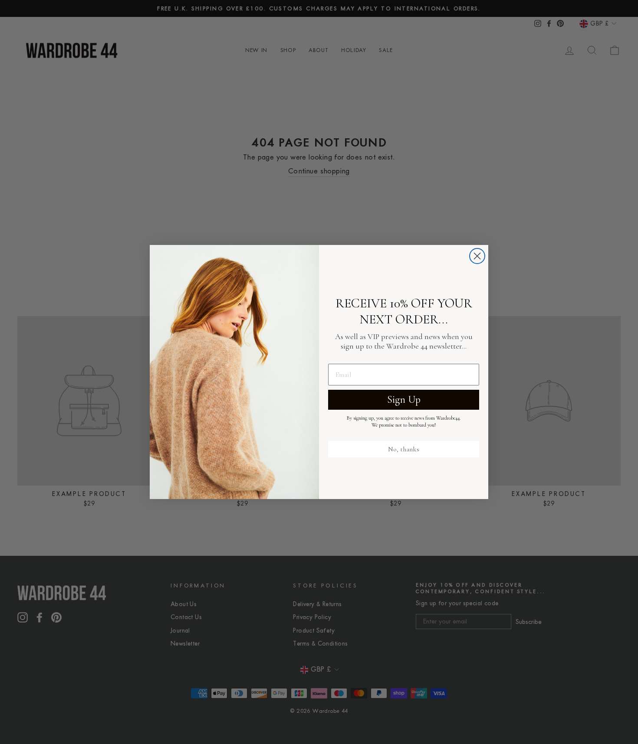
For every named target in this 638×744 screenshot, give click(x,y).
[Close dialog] (477, 256)
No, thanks (403, 449)
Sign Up (404, 399)
